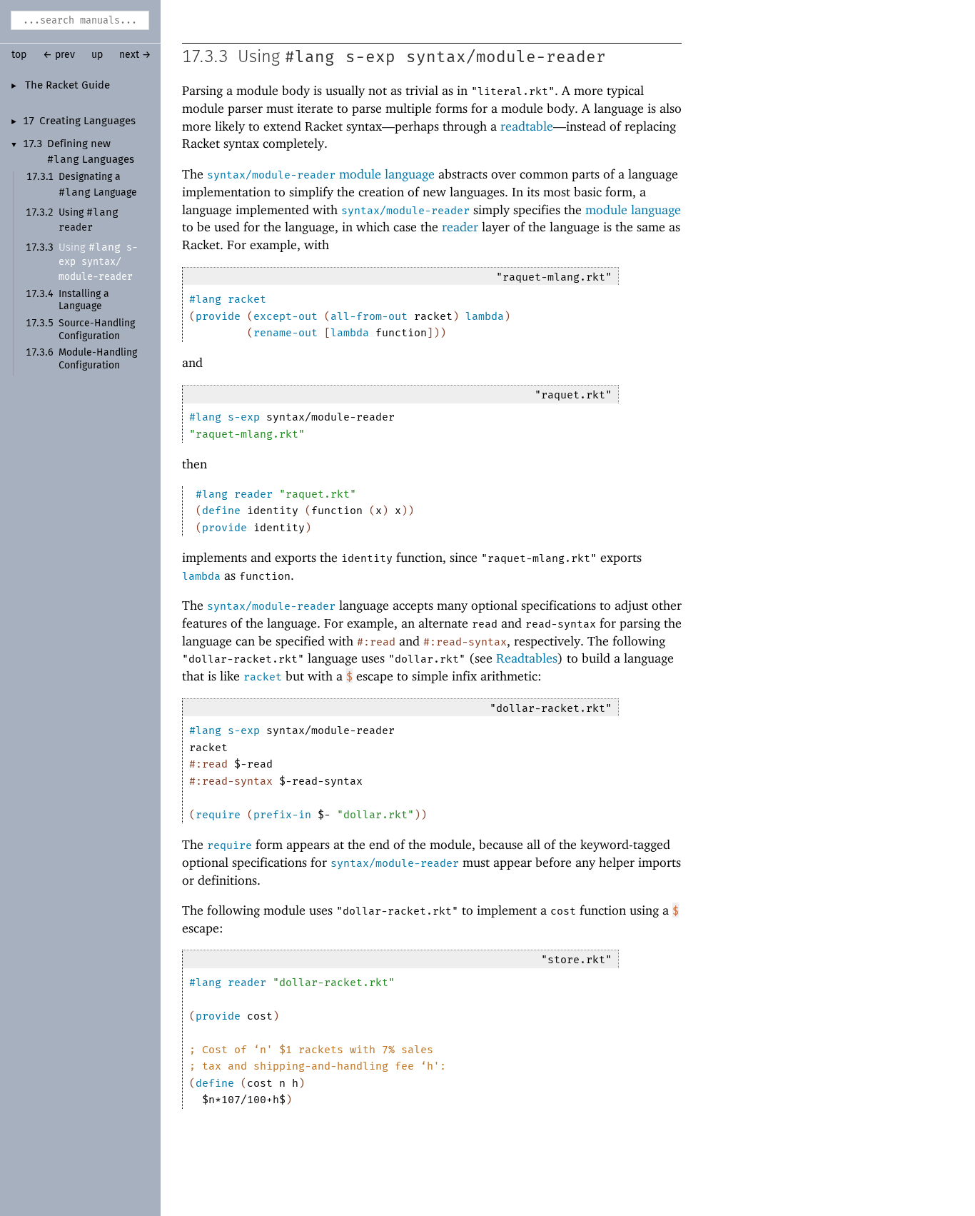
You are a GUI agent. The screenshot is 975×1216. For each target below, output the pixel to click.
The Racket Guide (67, 86)
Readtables (526, 657)
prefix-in (282, 814)
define (221, 510)
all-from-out (369, 316)
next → (135, 55)
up (97, 55)
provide (218, 316)
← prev (59, 55)
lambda (484, 316)
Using (98, 262)
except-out (285, 316)
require (218, 814)
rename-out (285, 332)
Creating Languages (87, 121)
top (18, 55)
